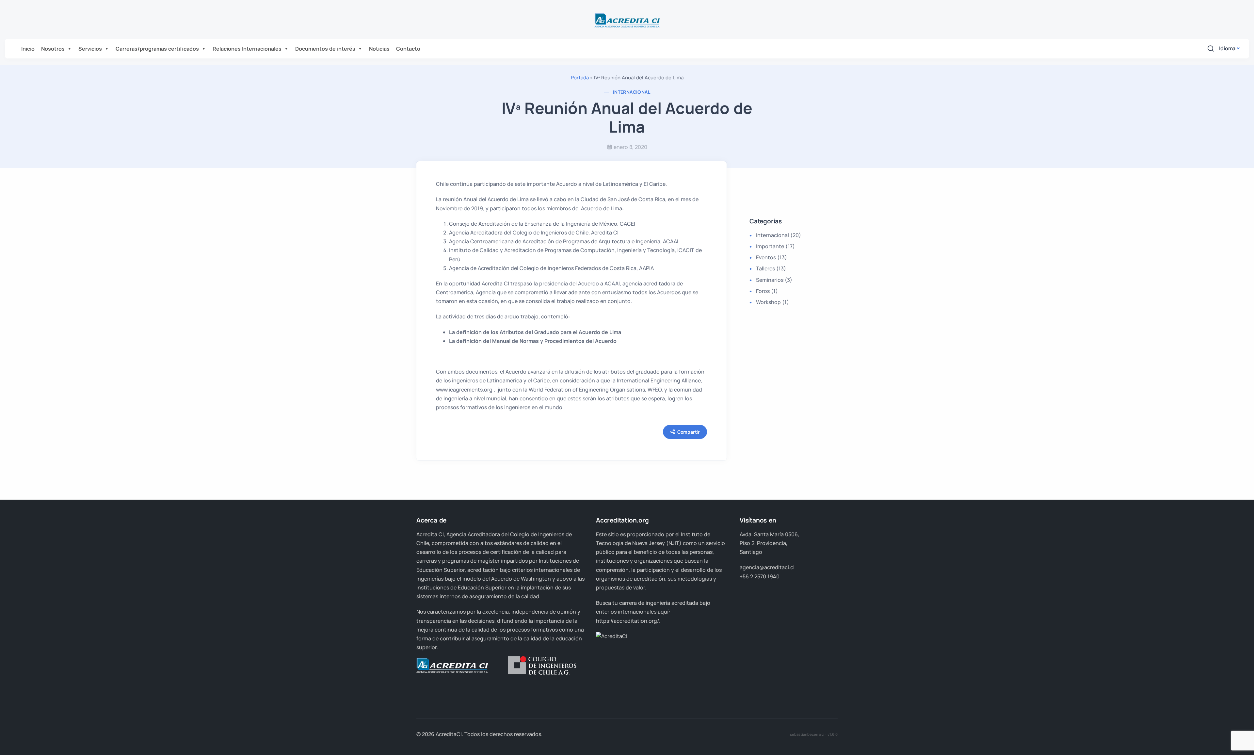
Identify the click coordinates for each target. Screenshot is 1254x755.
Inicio (28, 48)
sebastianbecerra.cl (807, 734)
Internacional (631, 92)
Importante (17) (775, 246)
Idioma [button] (1227, 48)
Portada (580, 77)
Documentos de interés (325, 48)
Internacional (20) (778, 235)
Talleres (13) (771, 268)
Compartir (688, 432)
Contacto (408, 48)
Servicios (90, 48)
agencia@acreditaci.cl (767, 567)
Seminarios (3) (774, 279)
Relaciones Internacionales (247, 48)
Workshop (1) (772, 302)
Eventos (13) (771, 257)
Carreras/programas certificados (157, 48)
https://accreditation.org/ (627, 620)
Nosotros (53, 48)
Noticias (379, 48)
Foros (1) (767, 291)
